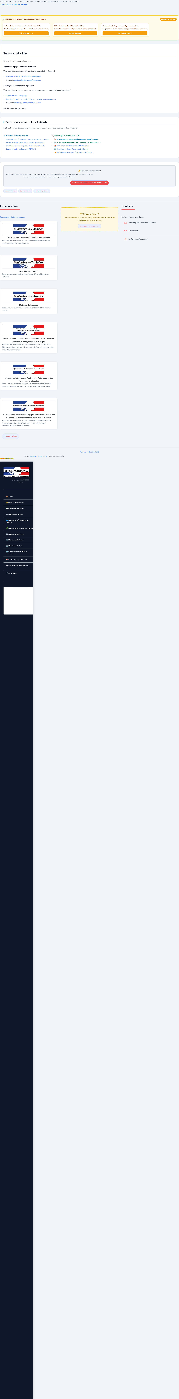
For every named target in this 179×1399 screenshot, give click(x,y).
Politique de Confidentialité (89, 452)
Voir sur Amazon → (26, 33)
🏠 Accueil (9, 497)
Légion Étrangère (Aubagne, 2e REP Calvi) (21, 149)
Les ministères (10, 436)
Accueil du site (10, 191)
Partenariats (134, 231)
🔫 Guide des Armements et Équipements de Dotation (73, 152)
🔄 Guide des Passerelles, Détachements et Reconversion (77, 142)
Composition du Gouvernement (12, 217)
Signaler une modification (90, 226)
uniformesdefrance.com (138, 239)
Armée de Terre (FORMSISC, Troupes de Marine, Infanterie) (27, 139)
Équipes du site (25, 191)
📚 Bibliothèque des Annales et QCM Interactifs (71, 146)
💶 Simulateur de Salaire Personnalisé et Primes (71, 149)
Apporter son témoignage (16, 96)
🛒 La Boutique (11, 573)
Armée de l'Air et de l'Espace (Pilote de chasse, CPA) (25, 146)
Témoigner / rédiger (41, 191)
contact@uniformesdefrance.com (14, 4)
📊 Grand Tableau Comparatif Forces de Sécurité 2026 (76, 139)
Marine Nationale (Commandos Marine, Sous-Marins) (25, 142)
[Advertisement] (20, 601)
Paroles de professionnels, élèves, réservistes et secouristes (31, 99)
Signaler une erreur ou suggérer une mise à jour (90, 182)
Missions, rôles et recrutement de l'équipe (23, 76)
